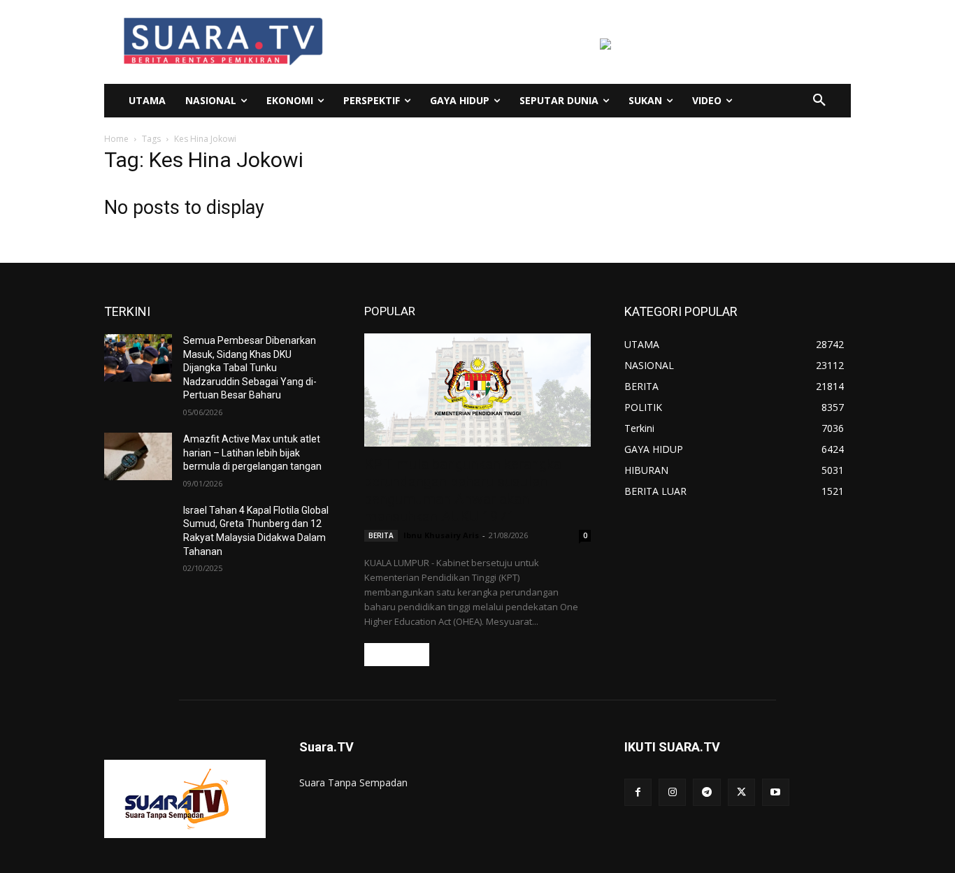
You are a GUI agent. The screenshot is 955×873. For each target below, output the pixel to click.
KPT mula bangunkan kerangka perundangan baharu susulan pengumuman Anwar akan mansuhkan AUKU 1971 (462, 490)
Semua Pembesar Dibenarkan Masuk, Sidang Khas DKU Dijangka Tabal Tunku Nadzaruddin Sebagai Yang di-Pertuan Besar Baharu (250, 368)
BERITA (381, 535)
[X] (741, 792)
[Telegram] (706, 792)
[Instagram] (672, 792)
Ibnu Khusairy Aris (441, 535)
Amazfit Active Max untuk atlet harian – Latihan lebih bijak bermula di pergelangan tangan (252, 452)
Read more (397, 654)
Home (116, 139)
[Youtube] (775, 792)
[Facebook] (638, 792)
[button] (819, 100)
